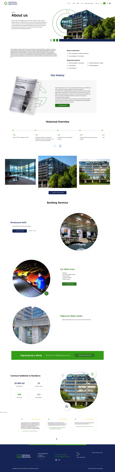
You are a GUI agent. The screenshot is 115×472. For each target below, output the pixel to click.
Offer (74, 3)
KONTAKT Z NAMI (32, 230)
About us (69, 3)
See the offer (20, 230)
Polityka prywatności (34, 468)
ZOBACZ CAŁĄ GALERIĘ (58, 192)
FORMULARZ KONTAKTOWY (85, 355)
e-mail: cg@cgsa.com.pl (62, 456)
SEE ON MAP (42, 459)
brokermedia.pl (99, 468)
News (78, 3)
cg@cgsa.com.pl (64, 355)
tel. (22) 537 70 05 (61, 455)
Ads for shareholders (89, 3)
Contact (97, 3)
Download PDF (63, 105)
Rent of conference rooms (97, 452)
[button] (60, 146)
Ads (82, 3)
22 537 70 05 (51, 355)
